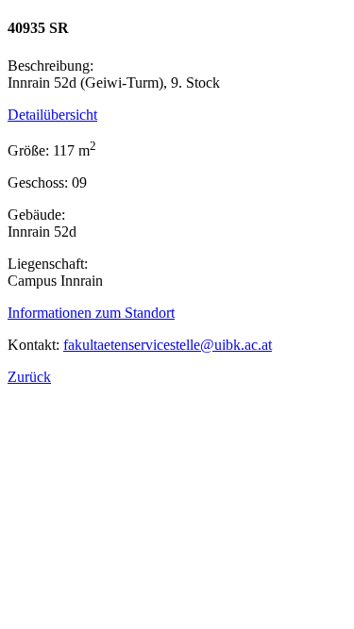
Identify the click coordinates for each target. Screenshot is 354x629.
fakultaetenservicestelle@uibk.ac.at (167, 345)
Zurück (29, 377)
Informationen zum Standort (91, 313)
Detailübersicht (52, 115)
